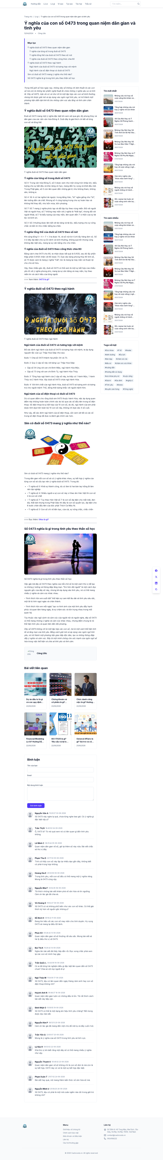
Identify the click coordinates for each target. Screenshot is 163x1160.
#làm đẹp (108, 359)
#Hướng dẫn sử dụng (113, 372)
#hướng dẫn (110, 368)
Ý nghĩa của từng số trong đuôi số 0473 (47, 51)
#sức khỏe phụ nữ (112, 376)
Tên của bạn (32, 766)
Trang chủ (28, 17)
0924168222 (112, 1139)
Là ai (46, 4)
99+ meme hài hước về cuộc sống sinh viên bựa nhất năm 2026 (125, 201)
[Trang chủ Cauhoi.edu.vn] (24, 3)
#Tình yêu (109, 385)
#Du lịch (122, 355)
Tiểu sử (88, 4)
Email (29, 775)
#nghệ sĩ (129, 380)
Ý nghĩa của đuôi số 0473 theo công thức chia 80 (52, 59)
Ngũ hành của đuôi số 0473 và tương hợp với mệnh (52, 66)
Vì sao (60, 4)
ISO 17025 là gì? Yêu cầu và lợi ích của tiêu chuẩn (59, 742)
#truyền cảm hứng (112, 389)
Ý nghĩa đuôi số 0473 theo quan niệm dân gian (49, 47)
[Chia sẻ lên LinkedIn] (156, 583)
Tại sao (69, 4)
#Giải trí (108, 380)
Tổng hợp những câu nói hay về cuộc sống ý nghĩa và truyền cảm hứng (125, 167)
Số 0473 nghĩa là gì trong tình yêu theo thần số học (51, 78)
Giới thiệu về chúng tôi (71, 1129)
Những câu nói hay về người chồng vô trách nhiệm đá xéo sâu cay (124, 190)
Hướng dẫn (36, 4)
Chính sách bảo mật (70, 1133)
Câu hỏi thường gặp (70, 1143)
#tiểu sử (108, 363)
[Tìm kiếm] (138, 4)
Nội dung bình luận (35, 785)
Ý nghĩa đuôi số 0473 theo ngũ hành (44, 63)
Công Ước (42, 33)
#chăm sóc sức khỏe (123, 363)
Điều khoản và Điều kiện (72, 1136)
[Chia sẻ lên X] (156, 576)
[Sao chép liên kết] (156, 589)
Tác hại (79, 4)
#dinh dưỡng (110, 355)
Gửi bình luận (36, 805)
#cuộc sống (127, 376)
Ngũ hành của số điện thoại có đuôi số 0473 (49, 70)
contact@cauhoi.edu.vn (116, 1135)
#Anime (120, 385)
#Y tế (119, 350)
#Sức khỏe (109, 350)
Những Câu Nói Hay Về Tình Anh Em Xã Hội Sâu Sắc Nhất (124, 132)
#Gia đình (118, 380)
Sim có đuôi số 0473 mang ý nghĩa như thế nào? (50, 74)
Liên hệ (66, 1139)
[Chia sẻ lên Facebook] (156, 570)
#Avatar (128, 350)
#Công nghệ (128, 389)
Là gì (53, 4)
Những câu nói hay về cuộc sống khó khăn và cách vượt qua (124, 98)
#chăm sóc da (121, 359)
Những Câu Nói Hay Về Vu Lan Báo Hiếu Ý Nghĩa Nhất (125, 144)
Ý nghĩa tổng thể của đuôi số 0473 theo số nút (50, 55)
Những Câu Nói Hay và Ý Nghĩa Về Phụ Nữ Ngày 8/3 (125, 155)
